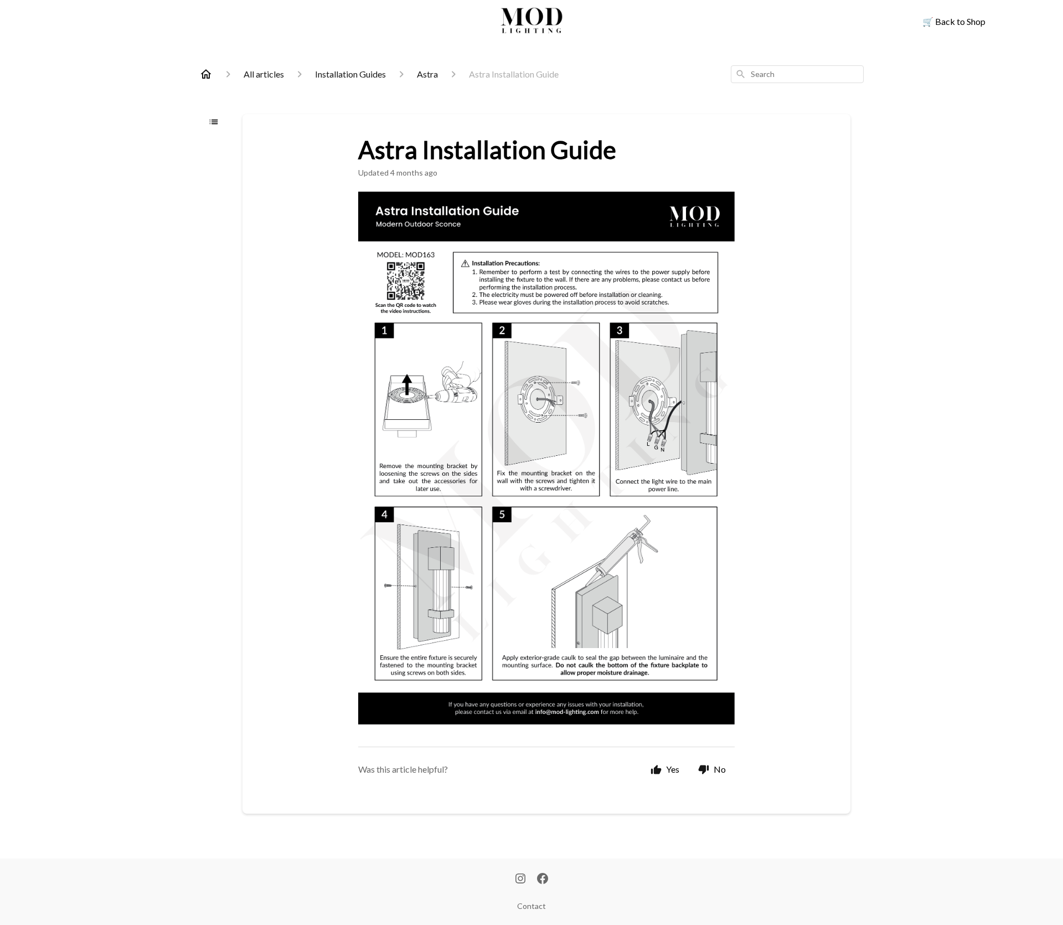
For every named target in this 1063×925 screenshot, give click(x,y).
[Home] (206, 74)
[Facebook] (542, 879)
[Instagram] (520, 879)
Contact (531, 906)
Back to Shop (953, 21)
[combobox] (797, 74)
